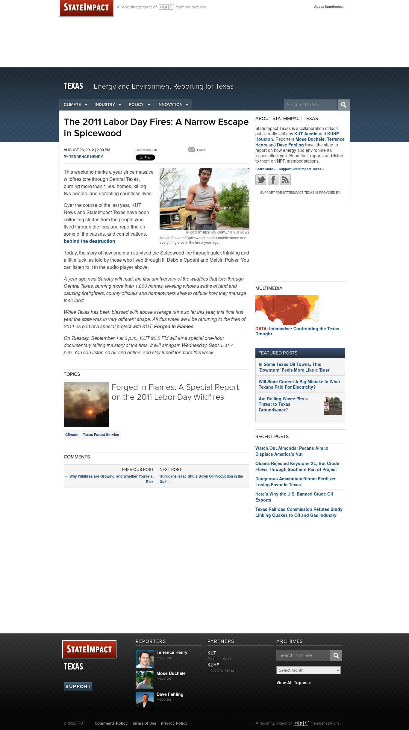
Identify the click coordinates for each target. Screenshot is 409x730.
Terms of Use (144, 723)
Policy (136, 104)
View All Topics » (293, 682)
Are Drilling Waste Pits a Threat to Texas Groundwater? (283, 404)
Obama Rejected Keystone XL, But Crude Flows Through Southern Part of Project (297, 466)
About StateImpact (329, 6)
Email (201, 149)
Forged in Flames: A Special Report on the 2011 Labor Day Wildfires (175, 392)
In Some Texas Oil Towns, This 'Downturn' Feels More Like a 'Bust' (294, 366)
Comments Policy (111, 723)
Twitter (260, 179)
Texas (73, 86)
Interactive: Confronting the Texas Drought (297, 331)
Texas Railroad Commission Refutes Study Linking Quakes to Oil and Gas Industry (299, 512)
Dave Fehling (290, 145)
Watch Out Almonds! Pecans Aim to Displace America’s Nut (291, 451)
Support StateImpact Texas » (301, 168)
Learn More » (265, 168)
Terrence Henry (86, 156)
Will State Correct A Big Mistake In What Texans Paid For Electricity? (299, 384)
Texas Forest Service (101, 434)
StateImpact (89, 649)
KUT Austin (306, 134)
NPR (166, 7)
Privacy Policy (174, 723)
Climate (72, 104)
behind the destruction (89, 240)
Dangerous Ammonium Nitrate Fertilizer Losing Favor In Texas (295, 481)
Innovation (170, 104)
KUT (211, 653)
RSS (285, 179)
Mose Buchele (310, 139)
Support (78, 687)
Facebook (273, 179)
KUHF (213, 665)
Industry (105, 104)
